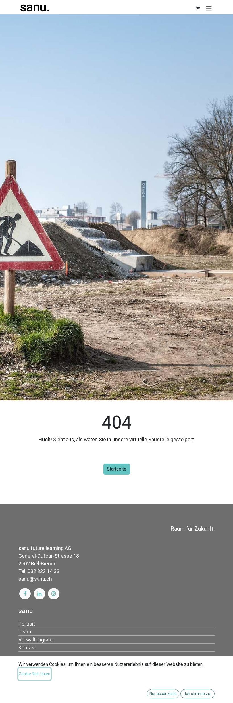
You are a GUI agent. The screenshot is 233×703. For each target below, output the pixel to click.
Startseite (116, 469)
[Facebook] (25, 593)
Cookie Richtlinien (34, 673)
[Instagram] (53, 593)
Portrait (26, 624)
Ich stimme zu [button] (197, 693)
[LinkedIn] (39, 593)
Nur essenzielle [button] (163, 693)
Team (24, 632)
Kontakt (27, 647)
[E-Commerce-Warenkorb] (197, 8)
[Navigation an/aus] (209, 8)
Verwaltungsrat (35, 640)
